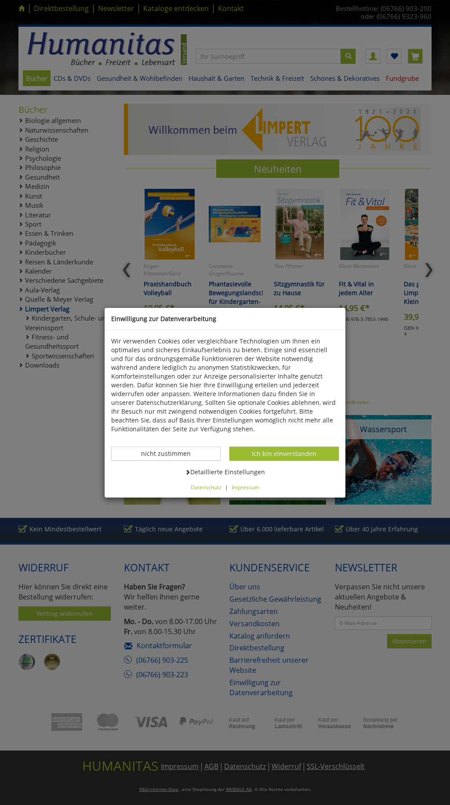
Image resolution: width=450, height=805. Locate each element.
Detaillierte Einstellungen (227, 471)
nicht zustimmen (170, 453)
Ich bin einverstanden (283, 453)
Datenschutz (206, 487)
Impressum (245, 487)
